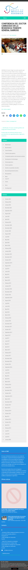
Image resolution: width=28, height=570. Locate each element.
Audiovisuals (8, 144)
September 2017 (8, 332)
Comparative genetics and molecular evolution (15, 156)
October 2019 (8, 260)
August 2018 (8, 300)
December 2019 (8, 254)
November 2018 (8, 291)
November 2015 (8, 390)
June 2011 (7, 433)
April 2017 (7, 346)
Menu (5, 18)
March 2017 (7, 349)
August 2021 (8, 213)
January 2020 (8, 251)
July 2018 (7, 303)
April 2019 (7, 277)
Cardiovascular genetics (10, 153)
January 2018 (8, 320)
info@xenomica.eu (8, 550)
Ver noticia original (6, 109)
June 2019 (7, 271)
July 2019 (7, 268)
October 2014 (8, 404)
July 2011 (7, 431)
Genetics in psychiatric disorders (12, 168)
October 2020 (8, 231)
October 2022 (8, 199)
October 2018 (8, 294)
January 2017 (8, 355)
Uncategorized (13, 121)
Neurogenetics (8, 173)
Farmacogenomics (9, 162)
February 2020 (8, 248)
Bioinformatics (8, 147)
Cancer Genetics (8, 150)
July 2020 (7, 236)
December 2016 (8, 358)
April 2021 (7, 219)
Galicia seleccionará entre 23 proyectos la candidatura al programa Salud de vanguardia (17, 518)
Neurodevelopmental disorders (11, 170)
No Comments (13, 35)
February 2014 (8, 410)
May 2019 (7, 274)
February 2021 (8, 222)
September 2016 (8, 367)
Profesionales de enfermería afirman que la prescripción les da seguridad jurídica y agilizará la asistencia (12, 134)
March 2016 (7, 381)
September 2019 (8, 262)
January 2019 (8, 286)
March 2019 (7, 280)
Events (6, 181)
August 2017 (8, 335)
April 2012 (7, 425)
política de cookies (14, 566)
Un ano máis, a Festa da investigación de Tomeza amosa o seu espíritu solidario (12, 510)
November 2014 (8, 402)
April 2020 (7, 242)
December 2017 (8, 323)
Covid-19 (7, 178)
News (8, 121)
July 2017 (7, 338)
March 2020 (7, 245)
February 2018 (8, 318)
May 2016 (7, 375)
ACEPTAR (15, 568)
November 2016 (8, 361)
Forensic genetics (9, 165)
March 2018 (7, 315)
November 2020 (8, 228)
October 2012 (8, 422)
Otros (6, 185)
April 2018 (7, 312)
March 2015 (7, 399)
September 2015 (8, 396)
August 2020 (8, 233)
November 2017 (8, 326)
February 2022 (8, 202)
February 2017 (8, 352)
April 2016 (7, 378)
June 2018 (7, 306)
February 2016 (8, 384)
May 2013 (7, 416)
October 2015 (8, 393)
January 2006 (8, 439)
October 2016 (8, 364)
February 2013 (8, 419)
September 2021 (8, 210)
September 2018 (8, 297)
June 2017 (7, 341)
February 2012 (8, 428)
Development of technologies (11, 159)
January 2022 (8, 205)
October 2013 (8, 413)
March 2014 (7, 407)
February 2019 (8, 283)
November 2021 (8, 207)
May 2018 (7, 309)
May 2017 (7, 344)
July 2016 (7, 370)
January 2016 (8, 387)
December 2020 (8, 225)
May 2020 (7, 239)
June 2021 (7, 216)
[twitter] (1, 553)
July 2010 (7, 436)
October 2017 (8, 329)
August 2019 (8, 265)
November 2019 (8, 257)
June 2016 (7, 373)
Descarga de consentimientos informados (11, 555)
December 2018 (8, 289)
